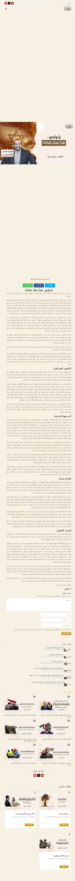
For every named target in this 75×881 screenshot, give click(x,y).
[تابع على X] (9, 3)
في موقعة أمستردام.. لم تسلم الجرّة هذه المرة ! (24, 763)
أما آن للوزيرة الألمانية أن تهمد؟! (25, 814)
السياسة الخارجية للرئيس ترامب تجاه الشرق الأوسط (57, 739)
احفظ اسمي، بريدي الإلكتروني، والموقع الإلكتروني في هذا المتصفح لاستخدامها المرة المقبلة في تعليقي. (41, 629)
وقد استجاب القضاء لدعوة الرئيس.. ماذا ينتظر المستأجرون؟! (21, 715)
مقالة (48, 816)
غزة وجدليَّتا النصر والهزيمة (61, 856)
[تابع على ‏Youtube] (12, 3)
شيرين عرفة (62, 816)
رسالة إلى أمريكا (64, 814)
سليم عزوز (27, 816)
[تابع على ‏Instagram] (5, 3)
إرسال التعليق (66, 633)
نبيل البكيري (62, 858)
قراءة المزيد (64, 824)
